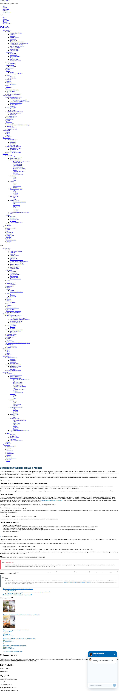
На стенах (12, 108)
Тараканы (9, 52)
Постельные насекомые (12, 90)
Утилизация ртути (11, 129)
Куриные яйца (17, 186)
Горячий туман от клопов (17, 46)
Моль (7, 75)
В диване (12, 34)
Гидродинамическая (15, 148)
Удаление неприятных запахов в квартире (18, 124)
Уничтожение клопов (16, 33)
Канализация (6, 138)
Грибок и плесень (11, 107)
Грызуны (8, 136)
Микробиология (14, 219)
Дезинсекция (6, 30)
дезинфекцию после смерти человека (52, 500)
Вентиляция (9, 126)
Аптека (8, 229)
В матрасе (12, 36)
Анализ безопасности (16, 157)
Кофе (14, 199)
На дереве (12, 110)
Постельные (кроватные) (16, 41)
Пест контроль (10, 91)
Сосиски (15, 210)
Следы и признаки (15, 47)
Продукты (9, 155)
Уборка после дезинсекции (13, 92)
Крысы (8, 133)
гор (4, 26)
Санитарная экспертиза (19, 202)
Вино (14, 178)
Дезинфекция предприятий (14, 97)
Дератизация (6, 130)
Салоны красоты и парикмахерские (19, 101)
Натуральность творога (19, 168)
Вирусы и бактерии (15, 113)
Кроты (8, 135)
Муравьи (8, 82)
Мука (14, 184)
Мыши (8, 132)
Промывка (13, 151)
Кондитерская (10, 235)
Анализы (5, 154)
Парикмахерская (11, 240)
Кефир (15, 170)
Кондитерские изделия (16, 189)
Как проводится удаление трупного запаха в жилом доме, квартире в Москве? (28, 592)
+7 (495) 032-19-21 (5, 0)
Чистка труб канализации (13, 146)
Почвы (8, 224)
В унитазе (12, 141)
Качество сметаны (18, 165)
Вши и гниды (10, 65)
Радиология (13, 221)
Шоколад (15, 193)
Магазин (8, 238)
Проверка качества (15, 158)
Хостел (8, 242)
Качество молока (17, 164)
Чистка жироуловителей (19, 100)
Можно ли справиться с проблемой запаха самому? (17, 594)
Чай (14, 197)
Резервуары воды (11, 117)
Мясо (14, 203)
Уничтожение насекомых (13, 94)
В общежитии (13, 40)
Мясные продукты (15, 200)
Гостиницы (9, 232)
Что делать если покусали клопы (19, 43)
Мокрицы (9, 79)
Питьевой (12, 216)
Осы (7, 85)
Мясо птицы (16, 206)
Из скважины (13, 218)
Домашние (13, 84)
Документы (6, 226)
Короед (8, 69)
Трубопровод (10, 123)
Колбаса (15, 208)
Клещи (8, 71)
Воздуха (8, 225)
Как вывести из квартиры (17, 44)
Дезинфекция (7, 95)
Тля (7, 88)
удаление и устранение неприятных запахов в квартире (77, 582)
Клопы (8, 31)
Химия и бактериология (16, 222)
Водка (14, 177)
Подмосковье (7, 12)
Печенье (15, 194)
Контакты (6, 9)
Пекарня (8, 241)
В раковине (13, 142)
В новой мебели (14, 37)
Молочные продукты (15, 159)
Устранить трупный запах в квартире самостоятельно (18, 589)
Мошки (8, 81)
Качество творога (18, 167)
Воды (8, 215)
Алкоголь (12, 175)
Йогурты (15, 173)
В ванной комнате (15, 56)
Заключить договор (15, 104)
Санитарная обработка (16, 103)
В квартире (13, 39)
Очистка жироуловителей (13, 152)
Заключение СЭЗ (11, 228)
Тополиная (13, 78)
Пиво (14, 180)
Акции (5, 7)
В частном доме (14, 145)
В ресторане (13, 127)
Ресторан (8, 234)
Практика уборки (11, 590)
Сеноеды (8, 87)
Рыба (11, 213)
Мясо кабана (16, 205)
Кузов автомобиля (11, 116)
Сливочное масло (18, 174)
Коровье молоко (17, 162)
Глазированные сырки (19, 171)
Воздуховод (13, 106)
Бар (7, 231)
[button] (59, 15)
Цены (4, 6)
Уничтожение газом (15, 60)
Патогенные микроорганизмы (14, 111)
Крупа (14, 183)
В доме (12, 72)
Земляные (12, 63)
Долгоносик (9, 68)
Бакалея (12, 181)
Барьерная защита (15, 50)
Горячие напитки (14, 196)
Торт (14, 190)
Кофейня (8, 237)
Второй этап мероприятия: (13, 593)
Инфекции (13, 114)
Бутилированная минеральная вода (19, 212)
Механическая (14, 149)
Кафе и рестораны (15, 98)
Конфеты (15, 191)
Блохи (8, 62)
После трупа (9, 119)
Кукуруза (15, 187)
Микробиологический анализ (21, 161)
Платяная (12, 76)
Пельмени (16, 209)
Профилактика (14, 49)
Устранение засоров (11, 139)
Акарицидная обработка (16, 74)
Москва (5, 10)
